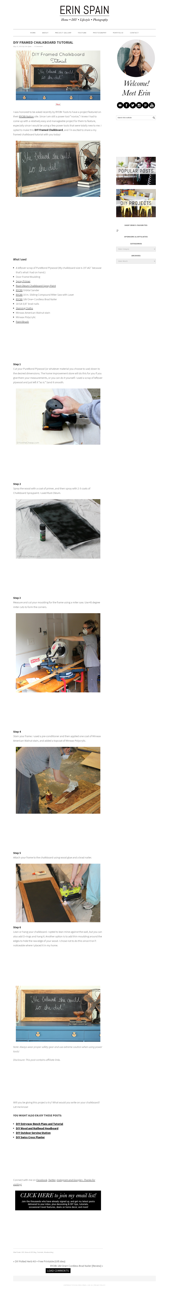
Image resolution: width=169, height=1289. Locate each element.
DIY (23, 1252)
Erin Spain (84, 13)
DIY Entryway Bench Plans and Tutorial (39, 1124)
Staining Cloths (24, 308)
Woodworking (48, 1252)
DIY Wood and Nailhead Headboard (37, 1128)
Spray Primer (23, 281)
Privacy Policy (99, 1285)
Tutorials (40, 1252)
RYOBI (19, 290)
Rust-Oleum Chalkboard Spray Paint (36, 285)
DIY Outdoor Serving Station (33, 1133)
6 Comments (38, 46)
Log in (90, 1285)
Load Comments (58, 1270)
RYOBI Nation (26, 116)
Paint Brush (22, 321)
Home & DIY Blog (30, 1252)
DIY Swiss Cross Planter (30, 1137)
